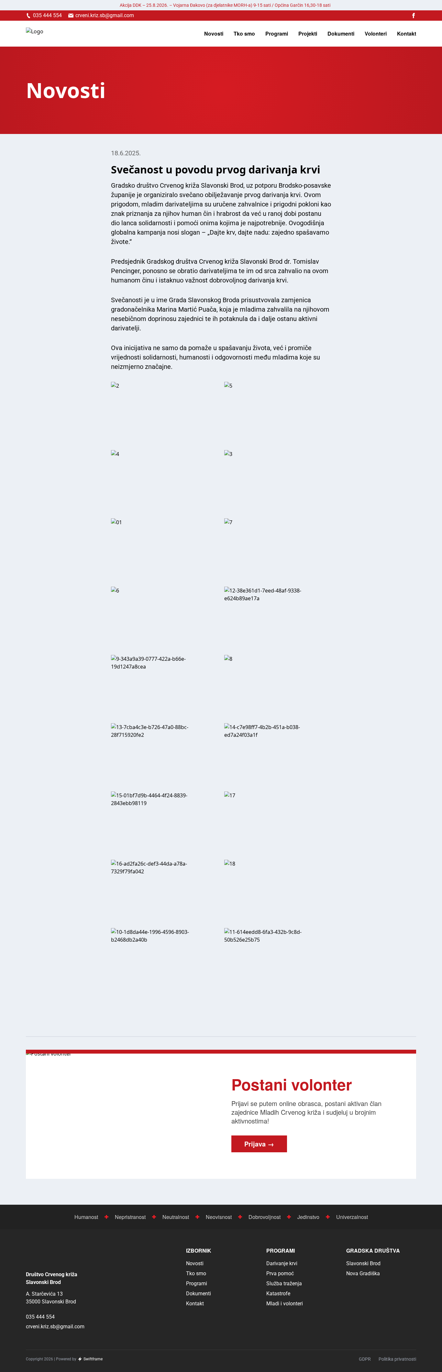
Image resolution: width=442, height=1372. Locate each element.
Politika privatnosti (397, 1359)
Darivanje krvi (281, 1263)
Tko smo (244, 33)
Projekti (307, 33)
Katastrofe (278, 1293)
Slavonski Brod (363, 1263)
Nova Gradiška (363, 1273)
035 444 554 (40, 1317)
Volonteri (376, 33)
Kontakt (406, 33)
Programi (276, 33)
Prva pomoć (280, 1273)
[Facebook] (413, 15)
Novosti (213, 33)
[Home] (34, 34)
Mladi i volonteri (284, 1303)
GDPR (365, 1359)
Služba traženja (284, 1283)
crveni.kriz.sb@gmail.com (55, 1326)
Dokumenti (340, 33)
